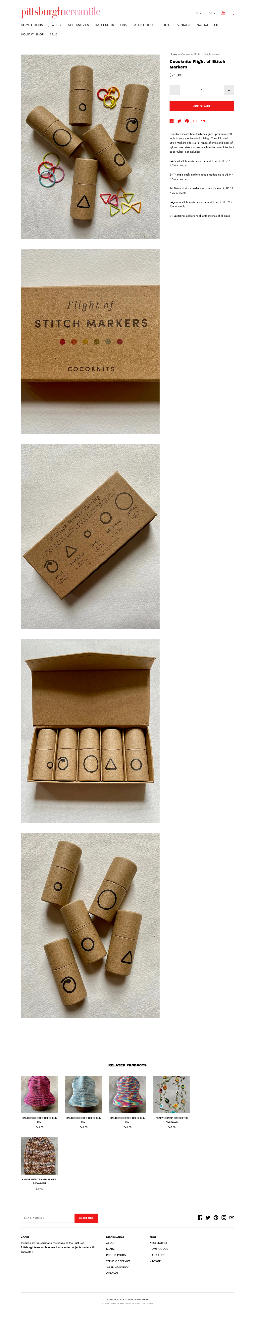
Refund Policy (116, 1255)
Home (173, 54)
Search (111, 1249)
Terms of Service (118, 1261)
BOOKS (166, 25)
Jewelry (55, 25)
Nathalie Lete (208, 25)
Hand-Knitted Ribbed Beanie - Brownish (39, 1181)
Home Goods (32, 25)
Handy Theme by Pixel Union (116, 1303)
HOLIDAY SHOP (32, 34)
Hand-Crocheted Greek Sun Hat (39, 1120)
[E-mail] (232, 1218)
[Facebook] (200, 1218)
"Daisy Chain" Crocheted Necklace (172, 1120)
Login (212, 13)
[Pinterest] (216, 1218)
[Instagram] (224, 1218)
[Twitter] (208, 1218)
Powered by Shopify (142, 1303)
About (110, 1243)
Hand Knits (104, 25)
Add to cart (201, 105)
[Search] (232, 14)
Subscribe (86, 1218)
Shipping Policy (117, 1267)
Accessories (78, 25)
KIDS (123, 25)
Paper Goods (144, 25)
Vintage (184, 25)
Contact (112, 1273)
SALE (53, 34)
